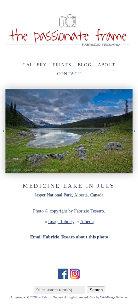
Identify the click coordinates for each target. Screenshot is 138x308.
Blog (85, 64)
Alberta (87, 221)
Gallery (34, 64)
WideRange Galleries (113, 297)
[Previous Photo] (2, 138)
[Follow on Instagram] (75, 275)
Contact (69, 73)
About (107, 64)
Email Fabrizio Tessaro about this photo (69, 237)
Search (96, 289)
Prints (62, 64)
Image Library (61, 221)
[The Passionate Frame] (69, 43)
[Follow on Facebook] (63, 275)
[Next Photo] (135, 138)
